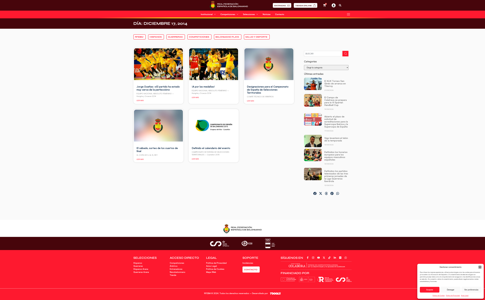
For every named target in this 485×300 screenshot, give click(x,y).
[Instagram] (313, 257)
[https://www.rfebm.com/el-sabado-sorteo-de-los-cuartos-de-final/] (158, 126)
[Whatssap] (346, 257)
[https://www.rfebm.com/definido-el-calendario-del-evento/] (213, 126)
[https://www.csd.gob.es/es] (219, 243)
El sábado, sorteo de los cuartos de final (157, 149)
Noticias (267, 14)
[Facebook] (308, 257)
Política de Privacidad (453, 295)
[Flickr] (341, 257)
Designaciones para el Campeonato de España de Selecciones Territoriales (267, 89)
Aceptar (429, 289)
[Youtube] (319, 257)
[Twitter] (324, 257)
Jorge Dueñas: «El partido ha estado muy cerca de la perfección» (158, 88)
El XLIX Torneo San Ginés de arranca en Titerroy (335, 83)
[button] (480, 267)
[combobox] (322, 53)
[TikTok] (330, 257)
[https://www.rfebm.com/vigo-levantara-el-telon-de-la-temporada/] (313, 141)
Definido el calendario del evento (211, 148)
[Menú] (348, 14)
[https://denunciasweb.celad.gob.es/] (316, 265)
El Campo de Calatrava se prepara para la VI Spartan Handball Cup (335, 101)
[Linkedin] (335, 257)
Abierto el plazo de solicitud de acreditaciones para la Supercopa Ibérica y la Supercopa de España (336, 121)
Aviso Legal (464, 295)
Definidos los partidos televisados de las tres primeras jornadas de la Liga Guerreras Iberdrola (336, 176)
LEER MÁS (140, 100)
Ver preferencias (471, 289)
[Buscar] (345, 53)
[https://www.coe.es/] (270, 243)
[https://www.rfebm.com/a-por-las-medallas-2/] (213, 64)
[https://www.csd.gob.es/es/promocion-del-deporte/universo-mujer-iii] (247, 243)
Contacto (279, 14)
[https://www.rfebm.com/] (228, 5)
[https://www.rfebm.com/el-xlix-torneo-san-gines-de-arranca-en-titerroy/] (313, 85)
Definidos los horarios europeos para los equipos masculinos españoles (335, 156)
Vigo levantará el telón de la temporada (336, 139)
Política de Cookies (439, 295)
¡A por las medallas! (203, 86)
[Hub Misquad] (334, 5)
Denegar (450, 289)
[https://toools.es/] (275, 293)
